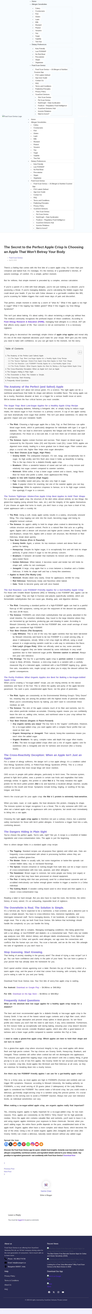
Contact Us (39, 80)
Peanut (38, 28)
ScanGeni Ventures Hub (47, 108)
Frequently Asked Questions (17, 380)
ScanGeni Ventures (42, 94)
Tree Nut (38, 42)
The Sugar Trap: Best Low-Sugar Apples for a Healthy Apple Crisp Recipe (39, 358)
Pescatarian (39, 57)
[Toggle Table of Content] (78, 352)
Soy (36, 33)
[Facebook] (6, 1144)
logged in (21, 1220)
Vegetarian (39, 62)
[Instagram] (32, 1144)
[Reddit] (15, 1144)
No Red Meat (40, 54)
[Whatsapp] (28, 1144)
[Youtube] (37, 1144)
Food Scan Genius (38, 181)
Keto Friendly (40, 49)
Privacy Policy (40, 92)
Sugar (37, 36)
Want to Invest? (43, 114)
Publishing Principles (42, 89)
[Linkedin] (19, 1144)
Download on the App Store (25, 994)
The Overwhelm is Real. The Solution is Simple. (25, 375)
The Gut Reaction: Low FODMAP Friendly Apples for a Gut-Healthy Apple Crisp (41, 363)
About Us (7, 1285)
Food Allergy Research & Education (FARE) (24, 322)
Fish (36, 14)
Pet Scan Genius (44, 100)
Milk (36, 22)
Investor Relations (44, 111)
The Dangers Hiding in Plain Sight (20, 372)
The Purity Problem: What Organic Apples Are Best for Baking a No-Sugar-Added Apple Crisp (46, 366)
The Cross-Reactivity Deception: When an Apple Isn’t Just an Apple (33, 369)
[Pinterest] (24, 1144)
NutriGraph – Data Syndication (49, 103)
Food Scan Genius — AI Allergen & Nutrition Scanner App (50, 70)
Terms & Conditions (11, 1280)
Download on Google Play (28, 987)
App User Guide (41, 78)
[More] (41, 1144)
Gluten (37, 17)
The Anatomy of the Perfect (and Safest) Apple (25, 356)
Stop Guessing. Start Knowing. (18, 378)
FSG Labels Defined (42, 75)
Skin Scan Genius (44, 97)
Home (33, 119)
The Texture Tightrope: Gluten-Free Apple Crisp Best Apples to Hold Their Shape (41, 361)
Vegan (37, 60)
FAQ (37, 83)
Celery (37, 8)
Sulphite (38, 39)
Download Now (69, 1155)
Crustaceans (40, 11)
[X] (11, 1144)
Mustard (38, 25)
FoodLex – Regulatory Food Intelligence (52, 106)
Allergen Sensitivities (38, 122)
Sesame (38, 30)
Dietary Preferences (38, 161)
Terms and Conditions (43, 86)
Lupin (37, 19)
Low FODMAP (40, 51)
